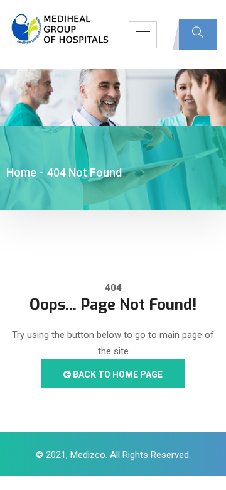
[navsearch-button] (198, 34)
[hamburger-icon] (143, 34)
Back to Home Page (117, 374)
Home (21, 172)
